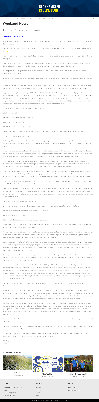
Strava (37, 395)
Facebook (38, 390)
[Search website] (94, 19)
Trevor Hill (9, 30)
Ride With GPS (8, 395)
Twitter (38, 393)
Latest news (36, 30)
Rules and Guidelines (74, 390)
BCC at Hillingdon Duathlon (78, 374)
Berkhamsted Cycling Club (11, 388)
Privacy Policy (71, 388)
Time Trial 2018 (47, 374)
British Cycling (8, 390)
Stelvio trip (17, 372)
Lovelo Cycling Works (10, 393)
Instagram (38, 388)
